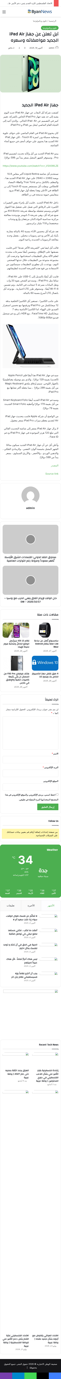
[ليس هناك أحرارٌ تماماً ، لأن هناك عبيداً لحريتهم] (49, 963)
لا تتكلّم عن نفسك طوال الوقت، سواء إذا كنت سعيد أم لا (21, 918)
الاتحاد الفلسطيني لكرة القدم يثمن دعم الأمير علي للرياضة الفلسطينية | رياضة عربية (16, 1340)
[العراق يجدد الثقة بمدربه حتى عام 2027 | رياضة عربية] (16, 1059)
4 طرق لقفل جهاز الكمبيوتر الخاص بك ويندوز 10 (45, 675)
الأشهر (51, 905)
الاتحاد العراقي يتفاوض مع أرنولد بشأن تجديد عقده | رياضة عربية (45, 1339)
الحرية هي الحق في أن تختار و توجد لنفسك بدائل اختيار (20, 946)
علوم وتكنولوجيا (40, 21)
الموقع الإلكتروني (50, 781)
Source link (51, 473)
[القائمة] (4, 13)
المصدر (54, 465)
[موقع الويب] (31, 514)
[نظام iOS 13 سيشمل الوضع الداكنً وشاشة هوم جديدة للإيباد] (16, 630)
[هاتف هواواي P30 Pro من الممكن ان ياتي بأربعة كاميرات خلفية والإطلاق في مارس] (16, 663)
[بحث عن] (57, 13)
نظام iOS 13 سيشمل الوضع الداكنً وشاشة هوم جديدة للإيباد (16, 644)
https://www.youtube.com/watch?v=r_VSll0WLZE (30, 165)
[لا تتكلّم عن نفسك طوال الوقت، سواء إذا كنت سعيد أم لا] (49, 920)
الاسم (55, 753)
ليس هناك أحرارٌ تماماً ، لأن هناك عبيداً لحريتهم (21, 961)
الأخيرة (31, 905)
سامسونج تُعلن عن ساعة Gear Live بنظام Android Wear (46, 644)
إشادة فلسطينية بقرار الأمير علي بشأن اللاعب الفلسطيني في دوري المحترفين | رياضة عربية (47, 1075)
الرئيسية (53, 21)
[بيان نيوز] (40, 12)
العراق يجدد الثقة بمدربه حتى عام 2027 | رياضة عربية (17, 1074)
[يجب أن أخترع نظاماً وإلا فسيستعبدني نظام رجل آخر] (49, 978)
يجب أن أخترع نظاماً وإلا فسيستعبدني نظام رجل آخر (24, 975)
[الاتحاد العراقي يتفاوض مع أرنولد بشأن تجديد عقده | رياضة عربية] (45, 1211)
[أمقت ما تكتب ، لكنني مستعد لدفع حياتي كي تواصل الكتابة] (49, 935)
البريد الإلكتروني (50, 767)
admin (51, 48)
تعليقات (10, 905)
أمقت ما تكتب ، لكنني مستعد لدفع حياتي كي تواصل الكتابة (22, 932)
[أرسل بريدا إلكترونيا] (47, 48)
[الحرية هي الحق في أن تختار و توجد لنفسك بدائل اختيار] (49, 949)
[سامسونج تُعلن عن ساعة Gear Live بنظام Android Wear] (45, 630)
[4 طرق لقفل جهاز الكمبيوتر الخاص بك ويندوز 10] (45, 663)
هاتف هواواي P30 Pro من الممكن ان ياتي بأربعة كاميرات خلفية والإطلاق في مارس (16, 678)
